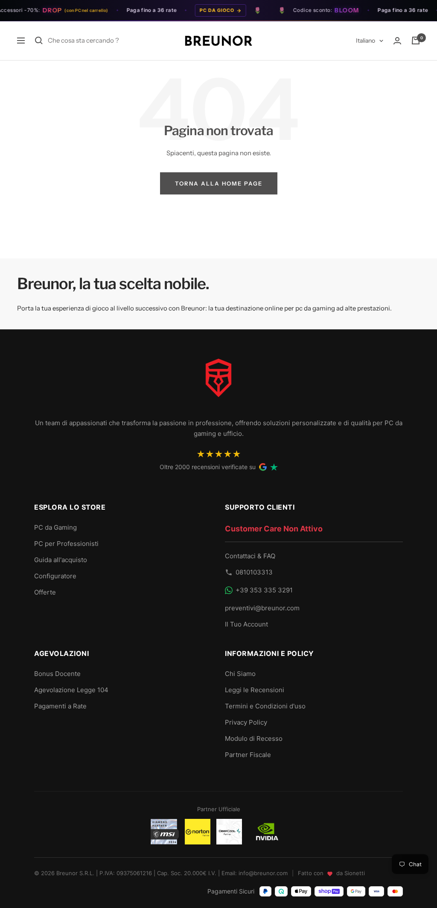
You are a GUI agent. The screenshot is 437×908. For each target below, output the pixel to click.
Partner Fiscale (248, 755)
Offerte (45, 592)
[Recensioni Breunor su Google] (263, 467)
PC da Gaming (55, 527)
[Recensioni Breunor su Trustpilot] (274, 467)
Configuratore (55, 576)
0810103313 (254, 572)
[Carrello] (415, 40)
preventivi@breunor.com (262, 608)
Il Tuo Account (246, 624)
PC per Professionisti (66, 544)
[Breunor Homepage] (218, 381)
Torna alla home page (218, 183)
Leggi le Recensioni (254, 690)
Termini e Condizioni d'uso (265, 706)
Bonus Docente (57, 674)
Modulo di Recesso (254, 738)
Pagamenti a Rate (60, 706)
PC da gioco (211, 10)
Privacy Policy (246, 722)
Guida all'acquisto (60, 560)
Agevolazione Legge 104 (71, 690)
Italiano (365, 40)
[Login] (397, 40)
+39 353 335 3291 (264, 590)
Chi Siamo (240, 674)
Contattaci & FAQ (250, 556)
